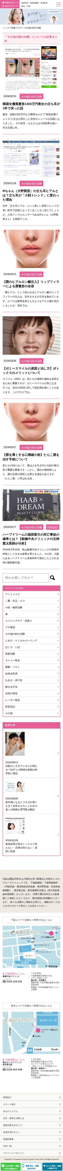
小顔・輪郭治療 (13, 607)
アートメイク (12, 594)
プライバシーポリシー (13, 1153)
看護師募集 (8, 1139)
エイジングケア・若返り (18, 620)
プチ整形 (10, 627)
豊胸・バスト (12, 667)
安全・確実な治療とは (13, 1118)
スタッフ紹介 (9, 1104)
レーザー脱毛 (12, 700)
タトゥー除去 (12, 660)
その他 (9, 713)
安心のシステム (10, 1111)
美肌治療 (10, 653)
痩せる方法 (11, 686)
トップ (6, 28)
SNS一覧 (7, 1146)
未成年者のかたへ (11, 1132)
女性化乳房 (11, 673)
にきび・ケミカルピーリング (21, 640)
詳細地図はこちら (15, 973)
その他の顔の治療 (15, 633)
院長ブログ (16, 28)
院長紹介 (7, 1097)
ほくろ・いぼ (12, 647)
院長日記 (10, 706)
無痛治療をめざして (12, 1125)
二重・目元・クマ (15, 600)
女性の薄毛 (11, 693)
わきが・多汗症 (13, 680)
